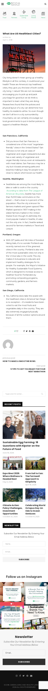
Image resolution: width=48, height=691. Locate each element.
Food (4, 17)
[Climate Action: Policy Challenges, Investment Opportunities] (13, 495)
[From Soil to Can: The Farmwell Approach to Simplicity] (35, 463)
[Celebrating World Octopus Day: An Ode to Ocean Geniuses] (35, 495)
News (43, 17)
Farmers (14, 17)
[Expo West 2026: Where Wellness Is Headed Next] (13, 463)
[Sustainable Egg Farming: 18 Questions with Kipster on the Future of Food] (24, 425)
